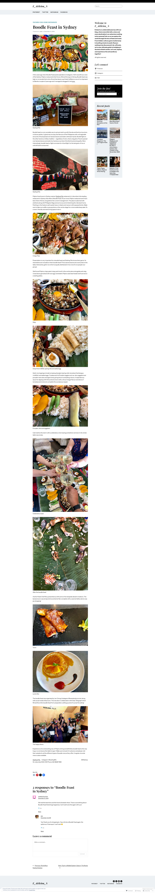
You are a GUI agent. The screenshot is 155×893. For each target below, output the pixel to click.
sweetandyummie (43, 796)
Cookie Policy (32, 890)
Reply (39, 811)
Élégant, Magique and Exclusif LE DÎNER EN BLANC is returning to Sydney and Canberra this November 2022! (115, 146)
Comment (82, 854)
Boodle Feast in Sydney (55, 26)
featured (36, 22)
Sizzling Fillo (59, 196)
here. (73, 81)
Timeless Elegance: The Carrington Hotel (102, 142)
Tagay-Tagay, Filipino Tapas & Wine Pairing (102, 170)
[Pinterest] (114, 881)
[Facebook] (119, 881)
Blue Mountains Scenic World (114, 122)
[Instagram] (116, 881)
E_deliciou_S (40, 6)
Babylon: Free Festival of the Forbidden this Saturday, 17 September (114, 171)
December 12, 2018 (43, 798)
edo (42, 816)
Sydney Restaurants (50, 22)
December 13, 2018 (46, 818)
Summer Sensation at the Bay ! (102, 123)
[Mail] (121, 881)
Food (41, 22)
